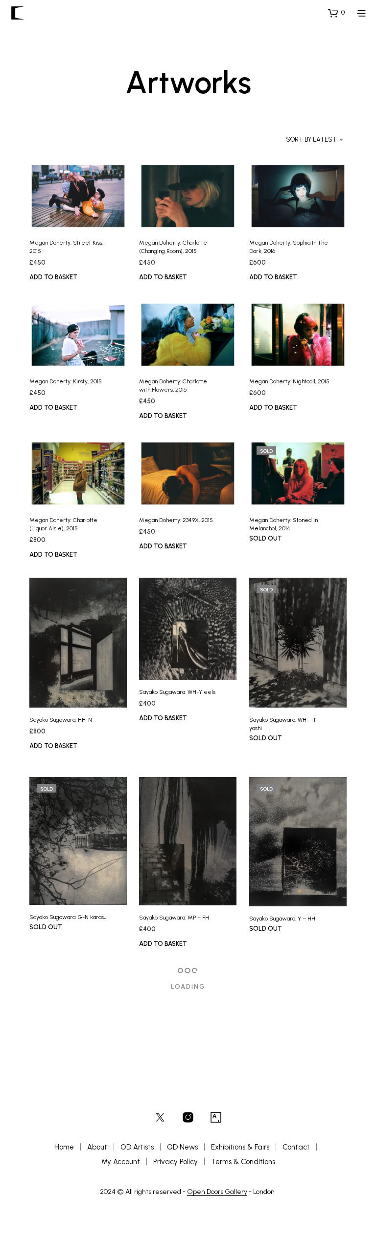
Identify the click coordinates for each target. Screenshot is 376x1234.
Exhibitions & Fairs (240, 1147)
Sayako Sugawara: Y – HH (282, 918)
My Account (120, 1161)
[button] (336, 13)
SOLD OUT (265, 538)
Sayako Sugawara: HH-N (60, 719)
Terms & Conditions (243, 1161)
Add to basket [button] (53, 277)
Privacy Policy (175, 1161)
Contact (296, 1147)
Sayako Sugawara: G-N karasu (67, 917)
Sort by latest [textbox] (311, 139)
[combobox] (301, 139)
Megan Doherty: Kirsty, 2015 (65, 381)
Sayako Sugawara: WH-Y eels (177, 692)
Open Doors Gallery (217, 1192)
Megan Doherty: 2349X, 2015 (176, 520)
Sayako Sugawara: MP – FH (174, 917)
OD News (182, 1147)
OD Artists (137, 1147)
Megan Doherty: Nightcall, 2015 (289, 381)
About (97, 1147)
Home (64, 1147)
